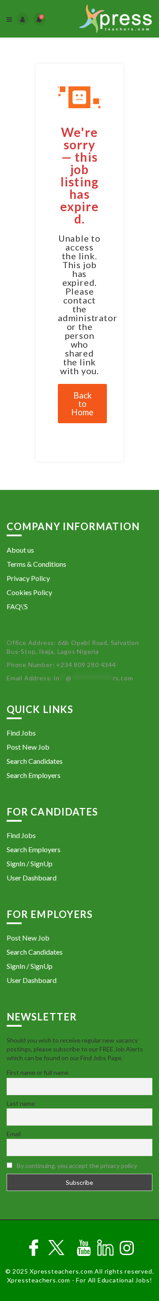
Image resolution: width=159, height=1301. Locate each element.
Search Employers (34, 775)
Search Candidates (35, 761)
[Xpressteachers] (115, 18)
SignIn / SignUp (30, 863)
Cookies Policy (29, 592)
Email (14, 1134)
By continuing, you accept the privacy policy (77, 1165)
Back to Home (82, 403)
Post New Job (28, 747)
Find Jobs (21, 732)
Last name (21, 1103)
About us (20, 550)
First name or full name (37, 1072)
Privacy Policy (28, 578)
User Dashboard (32, 877)
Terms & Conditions (36, 564)
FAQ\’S (17, 606)
